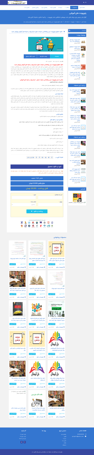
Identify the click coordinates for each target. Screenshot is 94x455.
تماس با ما (26, 7)
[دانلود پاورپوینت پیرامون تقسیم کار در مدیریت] (83, 67)
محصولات (74, 7)
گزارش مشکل (30, 157)
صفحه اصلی (82, 7)
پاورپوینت (72, 22)
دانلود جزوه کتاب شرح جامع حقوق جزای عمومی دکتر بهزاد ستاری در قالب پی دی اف (56, 260)
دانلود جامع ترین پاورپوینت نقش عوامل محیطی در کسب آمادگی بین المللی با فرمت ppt (74, 75)
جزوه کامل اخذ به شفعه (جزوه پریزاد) (18, 258)
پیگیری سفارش (35, 7)
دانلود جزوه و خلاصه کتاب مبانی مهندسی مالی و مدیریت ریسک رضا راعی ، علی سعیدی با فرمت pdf (18, 320)
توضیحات (57, 56)
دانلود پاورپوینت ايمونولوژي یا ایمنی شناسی (75, 47)
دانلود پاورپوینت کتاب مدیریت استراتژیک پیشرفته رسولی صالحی (75, 170)
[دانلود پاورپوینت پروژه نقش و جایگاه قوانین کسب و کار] (83, 41)
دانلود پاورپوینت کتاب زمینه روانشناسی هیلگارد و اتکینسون (75, 91)
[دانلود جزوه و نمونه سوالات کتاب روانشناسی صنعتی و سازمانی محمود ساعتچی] (83, 109)
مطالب (67, 7)
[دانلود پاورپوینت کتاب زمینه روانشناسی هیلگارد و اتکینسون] (83, 92)
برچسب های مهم (43, 56)
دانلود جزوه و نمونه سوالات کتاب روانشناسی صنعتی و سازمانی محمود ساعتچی (75, 108)
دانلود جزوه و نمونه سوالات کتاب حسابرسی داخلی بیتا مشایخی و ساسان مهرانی (75, 100)
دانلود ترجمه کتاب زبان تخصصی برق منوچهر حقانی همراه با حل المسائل (75, 127)
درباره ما (60, 7)
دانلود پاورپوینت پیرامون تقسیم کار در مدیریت (75, 66)
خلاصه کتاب (66, 22)
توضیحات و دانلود (59, 267)
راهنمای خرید (44, 7)
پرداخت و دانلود (37, 211)
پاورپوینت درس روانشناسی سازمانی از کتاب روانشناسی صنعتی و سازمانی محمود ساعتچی (75, 118)
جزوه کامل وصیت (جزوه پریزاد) (58, 288)
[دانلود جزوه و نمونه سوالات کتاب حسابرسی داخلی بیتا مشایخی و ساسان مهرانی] (83, 100)
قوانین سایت (53, 7)
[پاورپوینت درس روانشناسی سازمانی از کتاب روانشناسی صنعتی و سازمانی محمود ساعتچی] (83, 117)
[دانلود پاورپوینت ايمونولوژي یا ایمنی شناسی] (83, 48)
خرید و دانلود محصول (30, 56)
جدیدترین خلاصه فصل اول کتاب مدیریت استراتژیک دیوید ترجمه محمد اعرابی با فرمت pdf (56, 320)
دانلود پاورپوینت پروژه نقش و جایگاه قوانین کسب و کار (75, 40)
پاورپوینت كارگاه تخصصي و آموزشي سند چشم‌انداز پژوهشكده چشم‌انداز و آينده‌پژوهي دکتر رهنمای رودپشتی (75, 57)
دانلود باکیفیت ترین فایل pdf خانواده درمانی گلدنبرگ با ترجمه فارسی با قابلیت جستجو (37, 320)
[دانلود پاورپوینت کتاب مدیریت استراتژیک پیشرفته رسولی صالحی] (83, 171)
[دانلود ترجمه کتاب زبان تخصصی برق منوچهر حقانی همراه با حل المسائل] (83, 127)
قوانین (65, 436)
